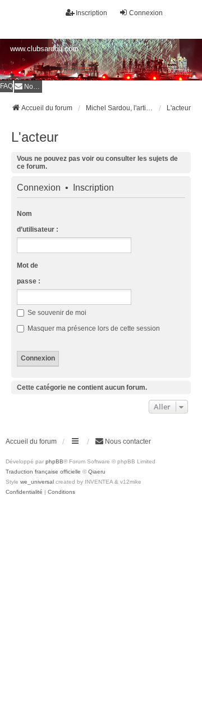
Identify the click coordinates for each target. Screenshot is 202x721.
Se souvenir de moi (56, 313)
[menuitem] (28, 86)
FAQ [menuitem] (6, 86)
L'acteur (34, 137)
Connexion (39, 187)
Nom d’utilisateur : (37, 221)
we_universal (37, 482)
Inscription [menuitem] (91, 13)
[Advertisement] (101, 604)
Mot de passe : (28, 273)
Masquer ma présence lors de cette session (93, 328)
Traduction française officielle (43, 471)
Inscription (93, 187)
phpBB (54, 461)
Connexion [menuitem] (146, 13)
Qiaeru (96, 471)
